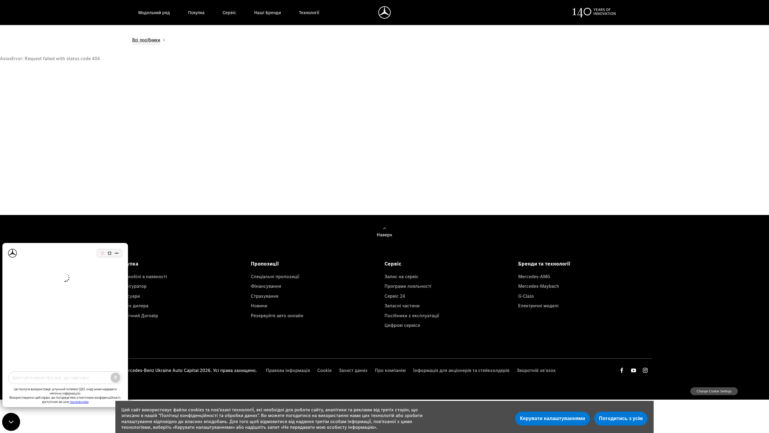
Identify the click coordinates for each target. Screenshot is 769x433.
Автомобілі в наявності (142, 276)
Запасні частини (402, 305)
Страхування (264, 296)
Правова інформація (288, 370)
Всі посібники (146, 40)
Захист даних (353, 370)
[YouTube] (633, 370)
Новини (259, 305)
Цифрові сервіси (402, 325)
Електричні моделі (538, 305)
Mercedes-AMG (534, 276)
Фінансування (266, 286)
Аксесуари (128, 296)
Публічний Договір (137, 315)
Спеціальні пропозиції (275, 276)
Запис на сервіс (401, 276)
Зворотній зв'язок (536, 370)
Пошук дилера (132, 305)
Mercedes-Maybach (538, 286)
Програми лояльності (407, 286)
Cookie (324, 370)
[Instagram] (645, 370)
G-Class (526, 296)
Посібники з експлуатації (411, 315)
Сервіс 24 (394, 296)
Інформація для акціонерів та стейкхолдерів (461, 370)
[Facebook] (621, 370)
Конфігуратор (132, 286)
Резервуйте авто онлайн (277, 315)
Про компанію (390, 370)
